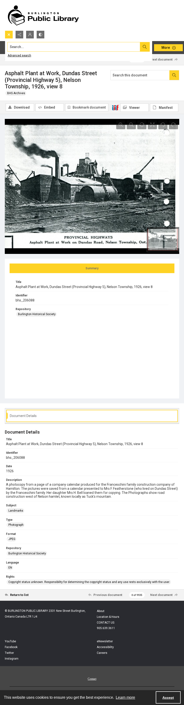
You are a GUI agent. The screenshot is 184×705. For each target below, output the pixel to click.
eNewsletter (105, 641)
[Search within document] (174, 75)
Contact (92, 678)
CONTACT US (105, 622)
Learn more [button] (125, 697)
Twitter (9, 653)
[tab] (92, 268)
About (100, 611)
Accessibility (105, 647)
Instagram (11, 658)
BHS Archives (16, 93)
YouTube (10, 641)
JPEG (11, 539)
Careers (102, 653)
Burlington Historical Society (37, 314)
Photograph (15, 525)
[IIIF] (115, 107)
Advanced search (19, 55)
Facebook (11, 647)
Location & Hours (108, 617)
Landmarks (15, 510)
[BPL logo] (43, 15)
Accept (168, 697)
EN (10, 567)
